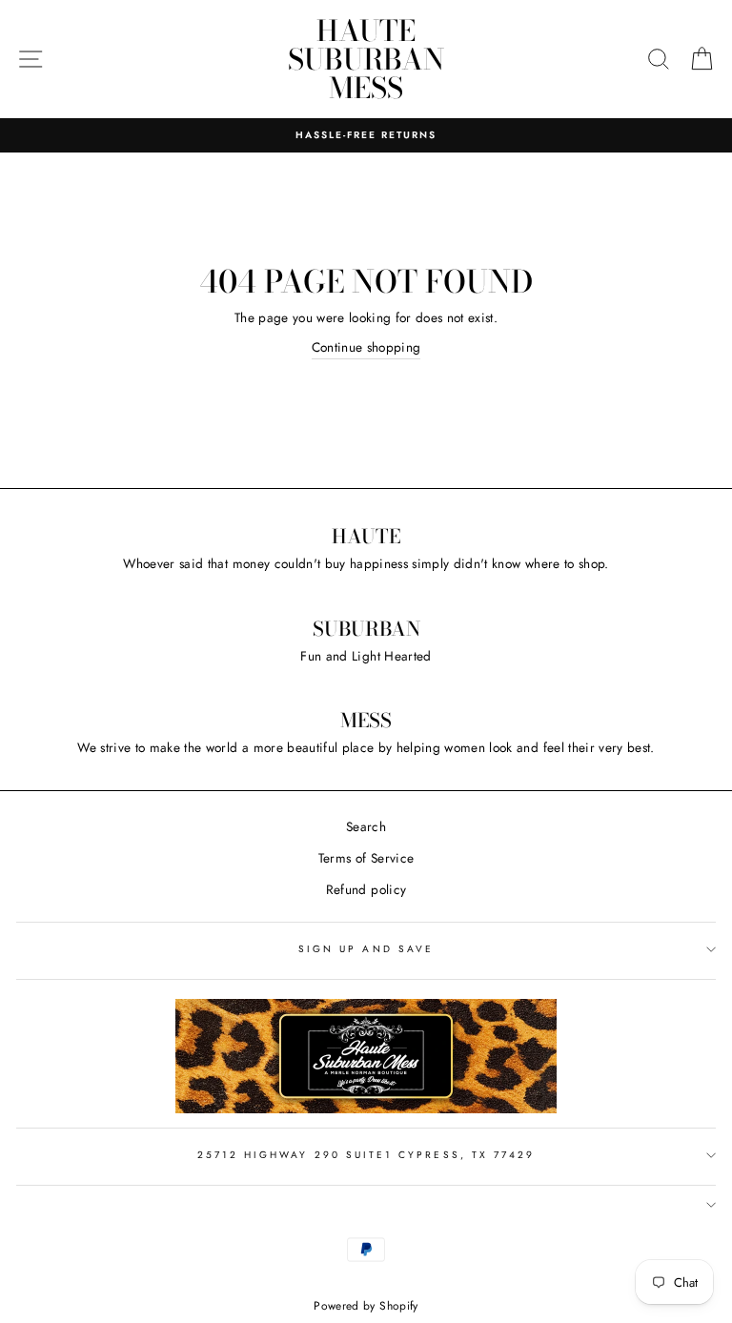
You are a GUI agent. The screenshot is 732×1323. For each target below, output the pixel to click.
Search (366, 826)
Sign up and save (366, 949)
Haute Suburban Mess (366, 59)
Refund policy (366, 889)
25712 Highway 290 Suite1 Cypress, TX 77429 (366, 1155)
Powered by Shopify (365, 1305)
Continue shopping (366, 346)
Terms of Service (366, 857)
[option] (366, 135)
